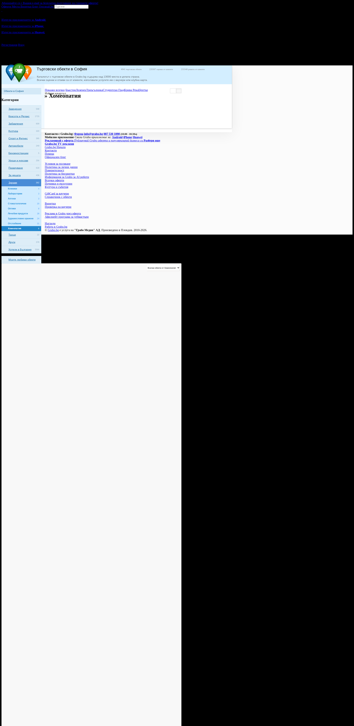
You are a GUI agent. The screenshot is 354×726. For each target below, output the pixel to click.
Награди (50, 223)
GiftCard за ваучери (57, 193)
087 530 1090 (112, 133)
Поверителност (54, 170)
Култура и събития (56, 187)
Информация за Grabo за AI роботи (67, 177)
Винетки (50, 203)
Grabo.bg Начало (55, 147)
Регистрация (9, 44)
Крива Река (131, 90)
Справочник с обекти (58, 196)
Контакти (51, 150)
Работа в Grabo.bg (56, 226)
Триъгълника (94, 90)
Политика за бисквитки (60, 173)
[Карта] (178, 91)
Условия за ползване (57, 163)
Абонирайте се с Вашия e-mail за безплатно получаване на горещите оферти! (49, 3)
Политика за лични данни (61, 167)
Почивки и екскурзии (58, 183)
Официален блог (55, 157)
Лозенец (81, 90)
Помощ (49, 153)
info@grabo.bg (93, 133)
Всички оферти (54, 180)
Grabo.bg (53, 230)
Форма (78, 133)
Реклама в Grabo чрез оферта (63, 213)
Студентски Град (113, 90)
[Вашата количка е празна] (1, 10)
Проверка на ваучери (58, 206)
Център (143, 90)
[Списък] (173, 91)
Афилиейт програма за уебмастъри (67, 216)
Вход (21, 44)
